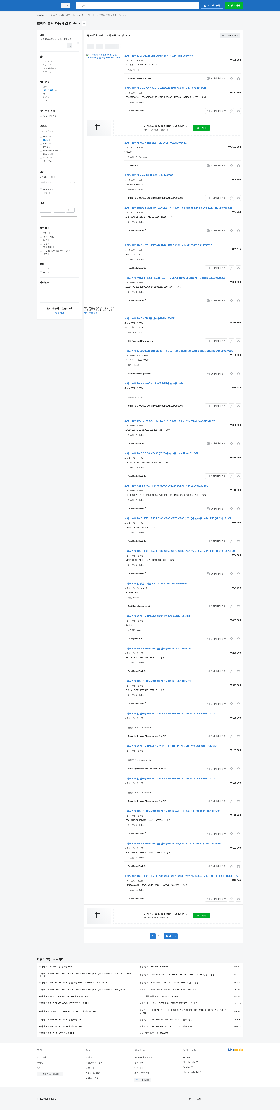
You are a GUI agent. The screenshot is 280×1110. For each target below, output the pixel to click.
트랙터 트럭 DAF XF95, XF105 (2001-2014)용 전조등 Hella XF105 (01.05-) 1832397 (168, 245)
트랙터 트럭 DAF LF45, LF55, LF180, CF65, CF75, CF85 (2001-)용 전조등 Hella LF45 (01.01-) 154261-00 (179, 551)
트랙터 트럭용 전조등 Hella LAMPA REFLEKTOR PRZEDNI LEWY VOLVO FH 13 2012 (170, 713)
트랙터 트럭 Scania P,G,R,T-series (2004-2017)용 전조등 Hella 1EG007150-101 (166, 88)
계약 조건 (90, 1057)
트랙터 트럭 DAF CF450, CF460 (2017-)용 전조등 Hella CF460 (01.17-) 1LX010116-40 (169, 421)
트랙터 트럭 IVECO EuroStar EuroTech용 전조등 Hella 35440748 (159, 56)
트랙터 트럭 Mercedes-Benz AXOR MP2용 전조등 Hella (153, 383)
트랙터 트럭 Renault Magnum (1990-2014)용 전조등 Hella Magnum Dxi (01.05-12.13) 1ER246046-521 (178, 208)
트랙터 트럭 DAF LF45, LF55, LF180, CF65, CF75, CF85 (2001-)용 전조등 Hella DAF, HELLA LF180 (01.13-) (85, 974)
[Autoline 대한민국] (47, 5)
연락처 (40, 1068)
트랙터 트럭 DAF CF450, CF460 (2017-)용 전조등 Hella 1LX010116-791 (162, 453)
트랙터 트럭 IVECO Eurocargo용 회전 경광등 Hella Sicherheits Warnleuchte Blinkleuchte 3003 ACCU (178, 351)
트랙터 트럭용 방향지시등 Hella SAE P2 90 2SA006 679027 (155, 583)
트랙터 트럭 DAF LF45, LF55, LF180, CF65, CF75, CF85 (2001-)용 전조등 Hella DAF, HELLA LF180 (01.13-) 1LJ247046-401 (190, 876)
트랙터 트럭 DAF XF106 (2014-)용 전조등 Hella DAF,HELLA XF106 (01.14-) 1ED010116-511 (172, 843)
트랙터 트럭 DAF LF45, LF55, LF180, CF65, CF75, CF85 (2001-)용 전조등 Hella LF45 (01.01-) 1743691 (178, 518)
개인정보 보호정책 (94, 1062)
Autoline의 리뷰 (93, 1073)
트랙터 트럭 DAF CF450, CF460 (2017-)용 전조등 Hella (64, 1003)
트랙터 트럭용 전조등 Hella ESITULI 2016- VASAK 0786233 (156, 143)
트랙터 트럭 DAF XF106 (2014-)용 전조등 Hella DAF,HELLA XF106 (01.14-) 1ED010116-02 (172, 811)
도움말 (40, 1062)
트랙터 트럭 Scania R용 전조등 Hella (55, 966)
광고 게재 (201, 127)
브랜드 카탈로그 (93, 1078)
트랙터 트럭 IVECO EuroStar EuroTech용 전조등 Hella (64, 996)
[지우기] (78, 43)
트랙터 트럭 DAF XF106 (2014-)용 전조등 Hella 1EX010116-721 (157, 648)
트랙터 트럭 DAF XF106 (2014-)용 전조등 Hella (60, 1019)
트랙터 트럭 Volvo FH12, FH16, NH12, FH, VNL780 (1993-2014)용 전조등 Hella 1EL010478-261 (174, 278)
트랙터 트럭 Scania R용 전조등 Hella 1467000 (148, 175)
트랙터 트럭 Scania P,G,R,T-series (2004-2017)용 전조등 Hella (67, 1011)
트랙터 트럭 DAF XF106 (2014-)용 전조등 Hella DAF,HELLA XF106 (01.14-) (73, 982)
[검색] (78, 5)
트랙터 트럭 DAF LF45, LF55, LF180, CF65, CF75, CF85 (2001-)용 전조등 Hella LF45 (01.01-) (82, 989)
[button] (231, 78)
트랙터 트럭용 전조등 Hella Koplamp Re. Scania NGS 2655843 (157, 616)
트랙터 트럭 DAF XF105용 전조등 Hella (57, 1033)
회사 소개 (41, 1057)
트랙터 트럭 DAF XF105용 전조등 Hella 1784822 (150, 318)
